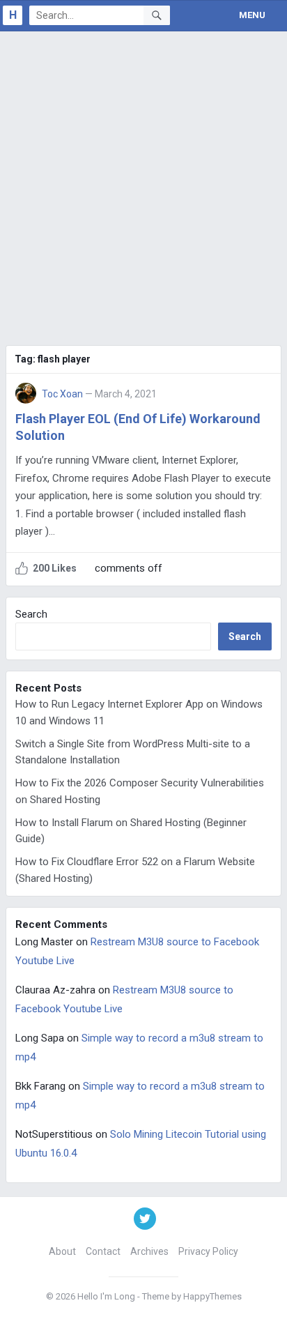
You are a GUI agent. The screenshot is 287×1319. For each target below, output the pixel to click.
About (62, 1251)
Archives (149, 1251)
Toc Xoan (62, 393)
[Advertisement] (143, 182)
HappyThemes (212, 1296)
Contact (103, 1251)
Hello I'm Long (106, 1296)
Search (31, 614)
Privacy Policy (208, 1251)
